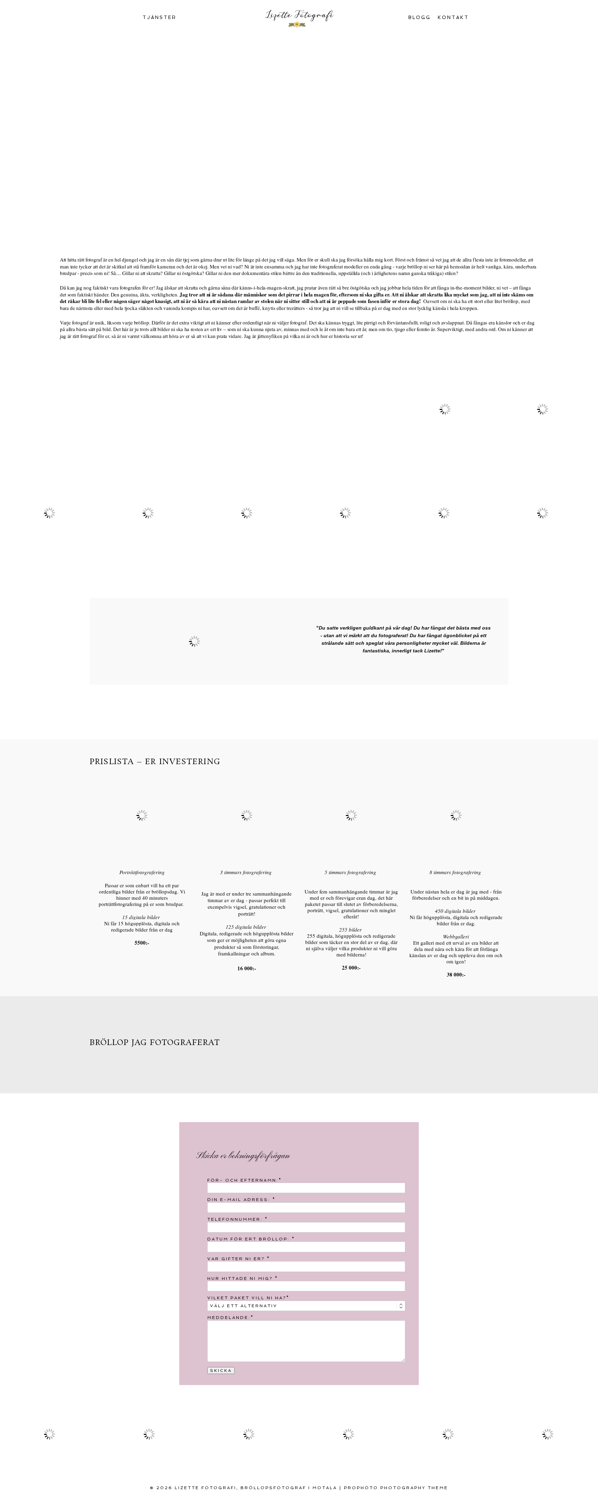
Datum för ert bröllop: (249, 1239)
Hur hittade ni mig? (241, 1278)
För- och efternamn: (243, 1180)
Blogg (419, 17)
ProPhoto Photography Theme (396, 1487)
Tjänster (159, 17)
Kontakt (453, 17)
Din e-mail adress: (239, 1199)
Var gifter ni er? (237, 1258)
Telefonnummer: (236, 1219)
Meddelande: (229, 1317)
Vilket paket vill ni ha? (246, 1297)
